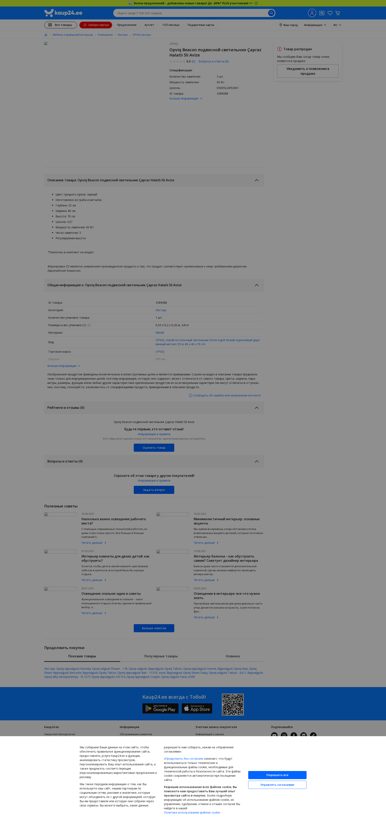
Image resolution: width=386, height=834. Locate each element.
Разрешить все (277, 775)
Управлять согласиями (277, 785)
